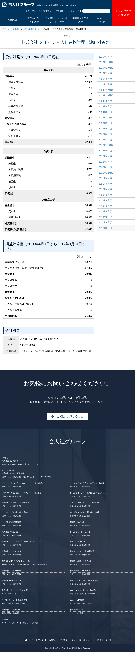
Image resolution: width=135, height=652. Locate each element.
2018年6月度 (105, 211)
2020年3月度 (105, 195)
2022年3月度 (105, 161)
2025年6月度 (105, 79)
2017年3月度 (30, 29)
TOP (4, 29)
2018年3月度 (105, 217)
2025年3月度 (105, 84)
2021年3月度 (105, 184)
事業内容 (12, 20)
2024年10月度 (106, 95)
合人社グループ (33, 11)
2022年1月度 (105, 167)
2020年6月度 (105, 189)
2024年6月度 (105, 106)
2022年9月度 (105, 150)
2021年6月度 (105, 178)
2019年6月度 (105, 200)
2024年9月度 (105, 101)
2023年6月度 (105, 128)
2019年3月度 (105, 206)
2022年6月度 (105, 156)
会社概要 (63, 640)
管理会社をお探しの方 (33, 20)
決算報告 (47, 11)
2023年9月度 (105, 123)
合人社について (101, 20)
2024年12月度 (106, 90)
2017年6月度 (105, 222)
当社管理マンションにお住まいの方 (56, 20)
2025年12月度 (106, 62)
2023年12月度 (106, 117)
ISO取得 (51, 640)
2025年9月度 (105, 73)
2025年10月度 (106, 68)
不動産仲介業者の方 (80, 20)
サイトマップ (73, 11)
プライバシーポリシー (81, 640)
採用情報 (59, 11)
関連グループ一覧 (103, 640)
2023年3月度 (105, 134)
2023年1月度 (105, 139)
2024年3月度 (105, 112)
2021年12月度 (106, 172)
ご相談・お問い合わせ (70, 416)
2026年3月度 (105, 56)
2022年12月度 (106, 145)
